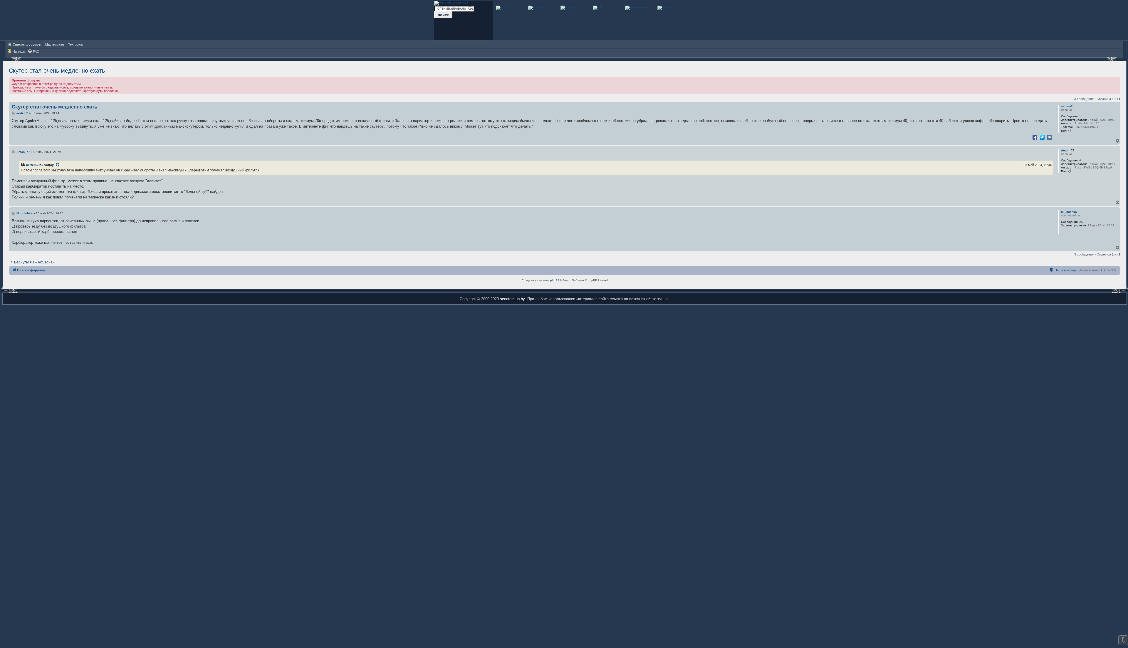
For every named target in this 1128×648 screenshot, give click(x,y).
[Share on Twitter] (1042, 137)
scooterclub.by (512, 299)
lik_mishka (1069, 211)
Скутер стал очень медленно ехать (57, 70)
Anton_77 (1068, 150)
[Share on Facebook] (1035, 137)
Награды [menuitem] (19, 51)
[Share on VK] (1049, 137)
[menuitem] (33, 51)
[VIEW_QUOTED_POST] (58, 165)
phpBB (555, 280)
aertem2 (1067, 106)
